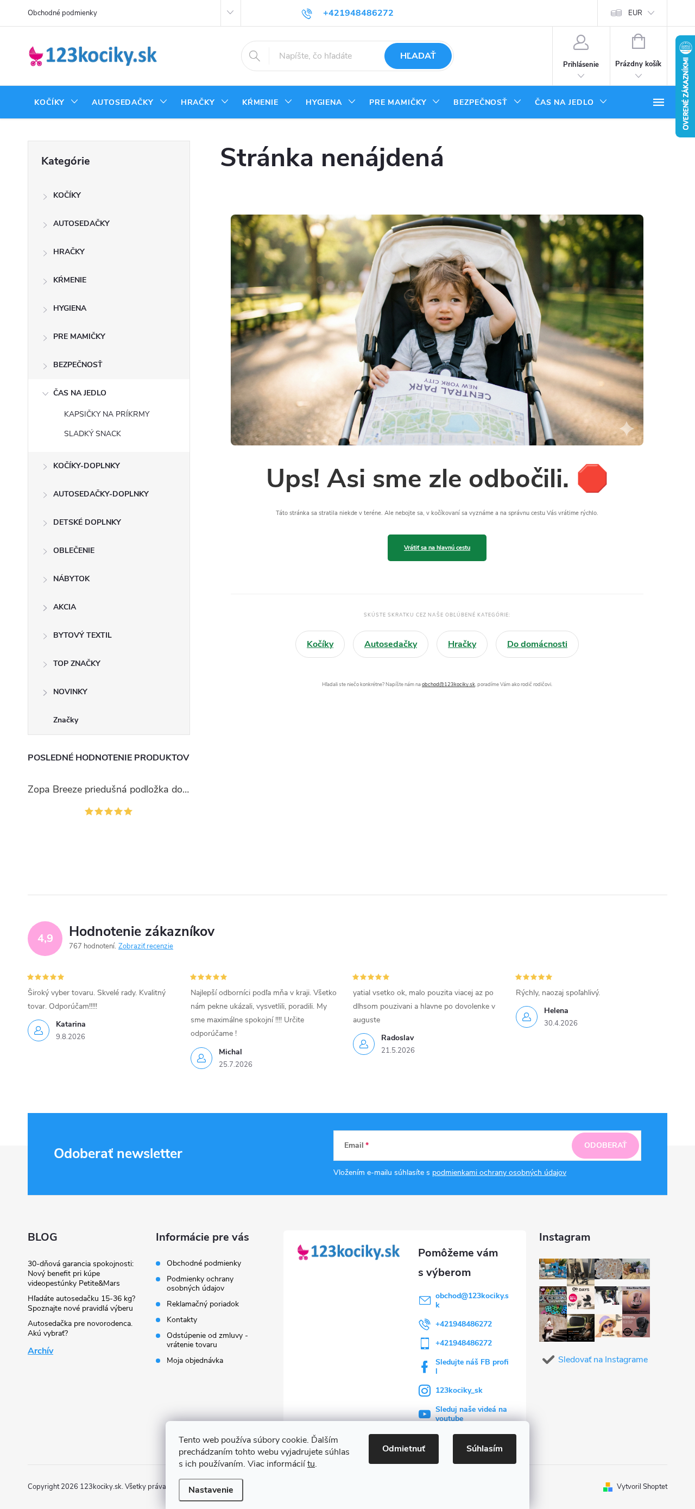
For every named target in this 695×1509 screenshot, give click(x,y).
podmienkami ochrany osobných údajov (499, 1172)
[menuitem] (56, 103)
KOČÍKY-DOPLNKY (86, 466)
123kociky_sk (459, 1390)
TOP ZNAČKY (76, 663)
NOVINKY (70, 692)
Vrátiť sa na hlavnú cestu (437, 548)
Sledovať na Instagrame (603, 1360)
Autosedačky (390, 644)
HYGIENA (69, 308)
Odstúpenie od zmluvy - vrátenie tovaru (207, 1340)
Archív (40, 1351)
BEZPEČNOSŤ (78, 365)
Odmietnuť (403, 1449)
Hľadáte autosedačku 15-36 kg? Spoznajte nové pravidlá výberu (81, 1303)
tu (311, 1464)
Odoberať (605, 1145)
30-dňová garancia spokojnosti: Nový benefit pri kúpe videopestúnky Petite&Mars (81, 1273)
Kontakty (182, 1320)
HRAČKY (69, 252)
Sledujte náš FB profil (472, 1366)
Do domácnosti (537, 644)
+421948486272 (463, 1324)
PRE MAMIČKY (79, 336)
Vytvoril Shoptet (642, 1487)
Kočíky (320, 644)
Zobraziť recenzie (145, 946)
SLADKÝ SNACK (92, 434)
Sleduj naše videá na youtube (471, 1414)
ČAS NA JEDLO (79, 393)
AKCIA (64, 607)
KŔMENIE (69, 280)
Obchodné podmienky (62, 13)
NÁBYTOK (71, 579)
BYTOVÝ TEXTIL (82, 635)
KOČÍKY (67, 195)
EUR (635, 13)
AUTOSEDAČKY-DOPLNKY (101, 494)
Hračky (462, 644)
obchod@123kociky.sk (448, 684)
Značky (65, 720)
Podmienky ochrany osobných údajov (200, 1283)
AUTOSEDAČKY (81, 223)
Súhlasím (484, 1449)
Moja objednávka (195, 1360)
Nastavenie (210, 1490)
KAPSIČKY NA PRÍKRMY (106, 414)
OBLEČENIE (73, 550)
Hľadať (418, 56)
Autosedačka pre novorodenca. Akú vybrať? (80, 1328)
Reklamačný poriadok (203, 1304)
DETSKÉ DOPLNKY (87, 522)
